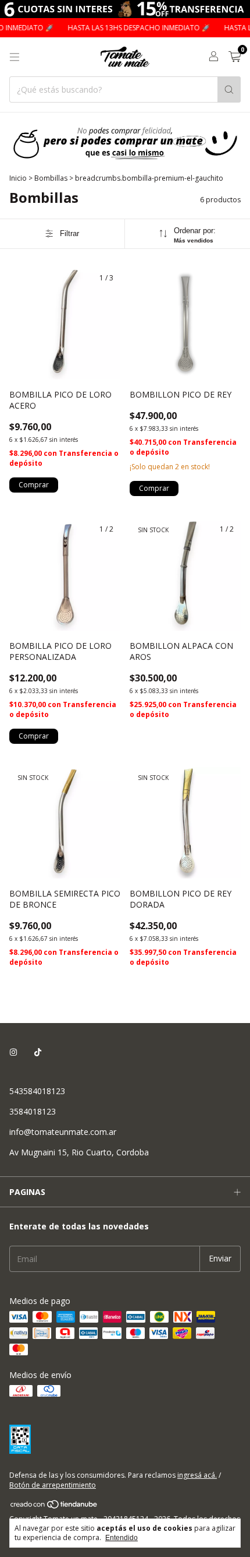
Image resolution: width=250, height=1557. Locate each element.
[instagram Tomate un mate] (13, 1051)
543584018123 (37, 1090)
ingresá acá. (197, 1475)
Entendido (121, 1538)
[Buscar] (229, 89)
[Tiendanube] (54, 1507)
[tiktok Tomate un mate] (38, 1051)
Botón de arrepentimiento (52, 1485)
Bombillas (50, 178)
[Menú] (14, 57)
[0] (234, 57)
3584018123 (32, 1111)
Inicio (18, 178)
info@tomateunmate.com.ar (62, 1131)
